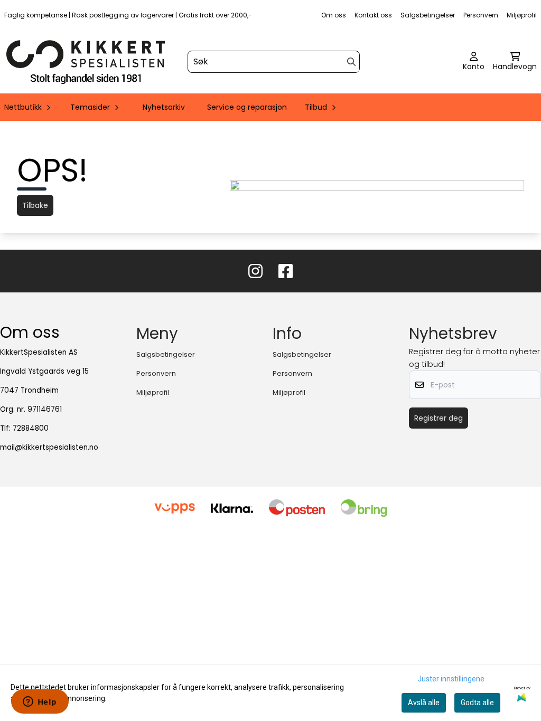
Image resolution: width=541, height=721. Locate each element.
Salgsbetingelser (427, 15)
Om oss (333, 15)
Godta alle (477, 702)
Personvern (480, 15)
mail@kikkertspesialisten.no (49, 447)
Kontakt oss (373, 15)
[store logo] (85, 62)
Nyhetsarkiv (164, 107)
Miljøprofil (522, 15)
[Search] (351, 61)
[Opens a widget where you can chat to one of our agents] (40, 702)
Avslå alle (424, 702)
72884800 (31, 428)
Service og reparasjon (247, 107)
